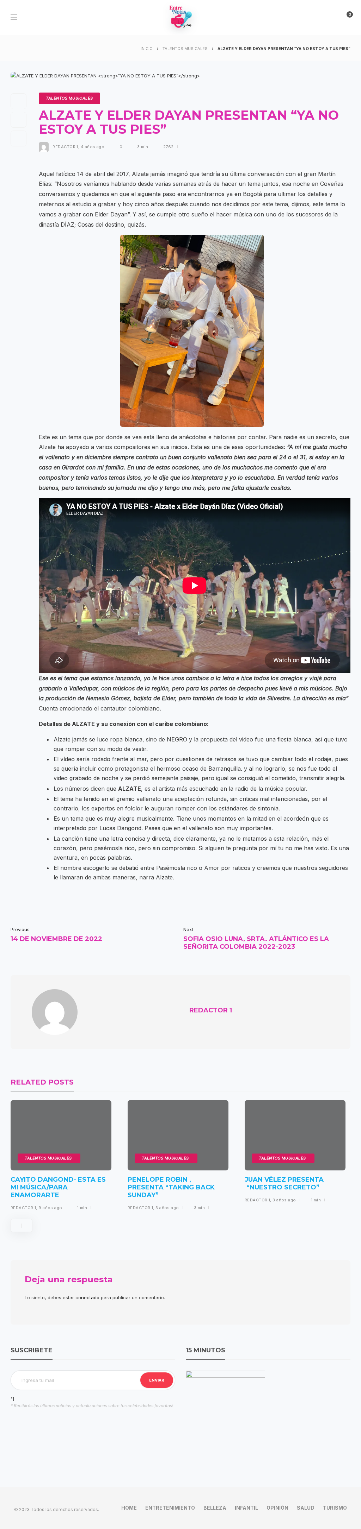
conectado (87, 1297)
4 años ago (92, 146)
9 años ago (50, 1207)
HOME (129, 1508)
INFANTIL (246, 1508)
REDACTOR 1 (65, 146)
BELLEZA (214, 1508)
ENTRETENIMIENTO (170, 1508)
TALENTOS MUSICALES (185, 48)
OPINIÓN (277, 1508)
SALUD (305, 1508)
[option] (61, 1158)
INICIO (147, 48)
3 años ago (167, 1207)
